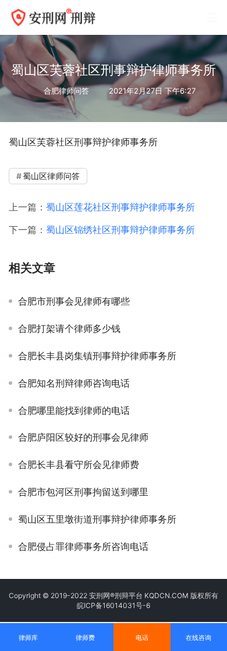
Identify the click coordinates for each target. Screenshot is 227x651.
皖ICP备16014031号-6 (113, 605)
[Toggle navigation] (212, 17)
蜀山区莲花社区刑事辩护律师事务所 (120, 207)
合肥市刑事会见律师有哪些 (74, 301)
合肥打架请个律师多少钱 (69, 328)
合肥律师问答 (66, 90)
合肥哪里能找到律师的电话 (74, 410)
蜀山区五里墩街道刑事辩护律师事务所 (97, 519)
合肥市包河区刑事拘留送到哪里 (83, 492)
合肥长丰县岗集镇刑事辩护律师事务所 (97, 355)
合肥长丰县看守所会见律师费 (78, 464)
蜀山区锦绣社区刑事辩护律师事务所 (120, 229)
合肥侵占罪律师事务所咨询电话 (83, 546)
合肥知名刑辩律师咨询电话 (74, 383)
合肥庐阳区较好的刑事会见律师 (83, 437)
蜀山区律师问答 (51, 176)
